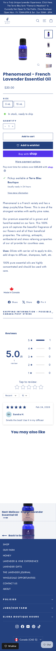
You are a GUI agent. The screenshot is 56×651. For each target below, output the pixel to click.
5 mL (7, 104)
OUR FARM (9, 550)
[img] (16, 408)
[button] (39, 340)
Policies (10, 599)
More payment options (28, 161)
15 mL (19, 104)
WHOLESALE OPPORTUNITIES (19, 578)
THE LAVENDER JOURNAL (17, 572)
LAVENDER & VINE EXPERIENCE (20, 561)
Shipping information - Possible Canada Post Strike (27, 312)
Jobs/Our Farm (15, 608)
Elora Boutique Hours (21, 616)
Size (6, 98)
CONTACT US (10, 583)
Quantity (9, 121)
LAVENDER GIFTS (12, 566)
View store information (18, 192)
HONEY (7, 555)
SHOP (6, 544)
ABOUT (6, 589)
